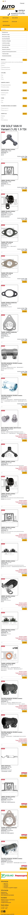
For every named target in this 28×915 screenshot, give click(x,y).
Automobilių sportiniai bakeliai (7, 895)
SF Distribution (5, 120)
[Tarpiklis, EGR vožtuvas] (9, 232)
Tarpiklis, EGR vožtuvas (7, 242)
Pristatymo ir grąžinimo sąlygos (10, 887)
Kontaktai (5, 21)
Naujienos (15, 17)
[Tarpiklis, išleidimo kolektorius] (9, 293)
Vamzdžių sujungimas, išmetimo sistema (11, 363)
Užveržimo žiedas (5, 87)
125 (3, 79)
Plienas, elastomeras (6, 69)
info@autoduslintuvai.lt (6, 902)
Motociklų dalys (5, 47)
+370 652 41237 (4, 901)
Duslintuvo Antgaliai (6, 40)
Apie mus (6, 883)
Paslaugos (6, 884)
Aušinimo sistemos (6, 49)
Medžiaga (3, 59)
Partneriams (6, 25)
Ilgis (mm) (3, 72)
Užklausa (14, 21)
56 (2, 102)
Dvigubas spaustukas (6, 85)
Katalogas (6, 17)
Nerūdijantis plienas (6, 67)
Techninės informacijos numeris (8, 105)
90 (2, 77)
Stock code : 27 (5, 110)
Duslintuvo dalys (4, 893)
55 (2, 100)
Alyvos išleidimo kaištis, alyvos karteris (11, 427)
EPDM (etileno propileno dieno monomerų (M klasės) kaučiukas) (12, 63)
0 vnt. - (21, 12)
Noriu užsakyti (23, 775)
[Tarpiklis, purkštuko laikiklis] (9, 654)
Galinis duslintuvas (6, 765)
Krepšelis (22, 10)
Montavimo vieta (5, 90)
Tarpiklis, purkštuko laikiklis (8, 663)
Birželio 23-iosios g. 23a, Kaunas (8, 899)
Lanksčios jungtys (6, 43)
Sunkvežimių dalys (6, 45)
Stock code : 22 (5, 108)
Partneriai (6, 886)
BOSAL (3, 116)
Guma (3, 65)
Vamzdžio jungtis (5, 82)
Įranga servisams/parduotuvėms (9, 51)
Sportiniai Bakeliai (6, 38)
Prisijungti (22, 3)
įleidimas (4, 94)
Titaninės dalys (5, 53)
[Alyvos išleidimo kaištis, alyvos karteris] (9, 418)
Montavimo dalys (6, 34)
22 (2, 75)
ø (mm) (2, 98)
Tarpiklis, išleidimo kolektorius (9, 302)
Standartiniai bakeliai (6, 55)
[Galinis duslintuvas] (9, 756)
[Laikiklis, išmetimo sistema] (9, 140)
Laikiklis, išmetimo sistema (8, 149)
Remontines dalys (6, 36)
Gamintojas (4, 113)
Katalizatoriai (5, 32)
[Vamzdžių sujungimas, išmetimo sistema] (9, 353)
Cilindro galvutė (5, 92)
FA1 (3, 118)
